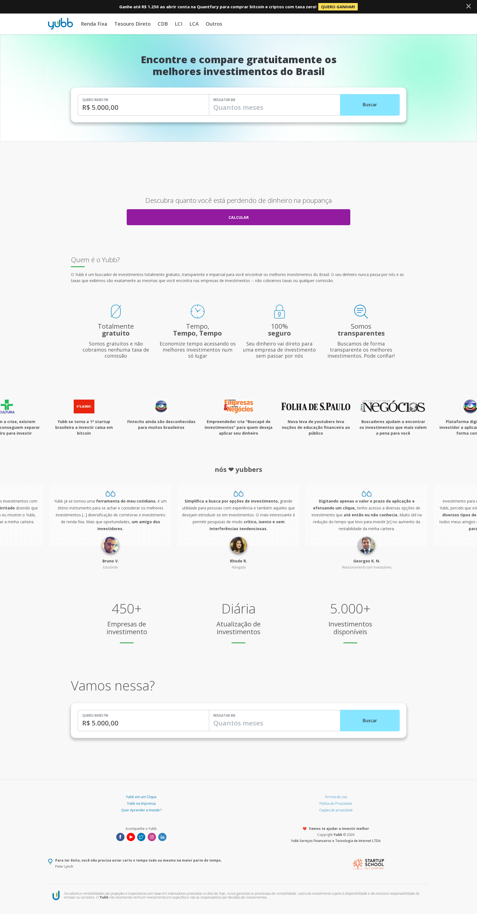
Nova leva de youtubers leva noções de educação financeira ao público (316, 427)
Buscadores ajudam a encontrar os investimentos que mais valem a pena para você (393, 427)
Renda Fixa (94, 23)
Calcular (239, 217)
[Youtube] (131, 836)
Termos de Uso (336, 797)
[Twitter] (141, 836)
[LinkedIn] (162, 836)
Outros (214, 23)
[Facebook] (120, 836)
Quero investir (95, 99)
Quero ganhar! (338, 6)
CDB (163, 23)
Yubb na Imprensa (141, 803)
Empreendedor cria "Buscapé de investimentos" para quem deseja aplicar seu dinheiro (238, 427)
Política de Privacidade (335, 803)
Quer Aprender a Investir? (141, 810)
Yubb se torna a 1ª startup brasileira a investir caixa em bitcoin (84, 427)
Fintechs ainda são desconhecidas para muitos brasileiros (161, 424)
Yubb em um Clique (141, 797)
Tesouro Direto (132, 23)
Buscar (370, 105)
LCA (194, 23)
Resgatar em (224, 99)
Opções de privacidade (336, 810)
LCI (178, 23)
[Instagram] (152, 836)
